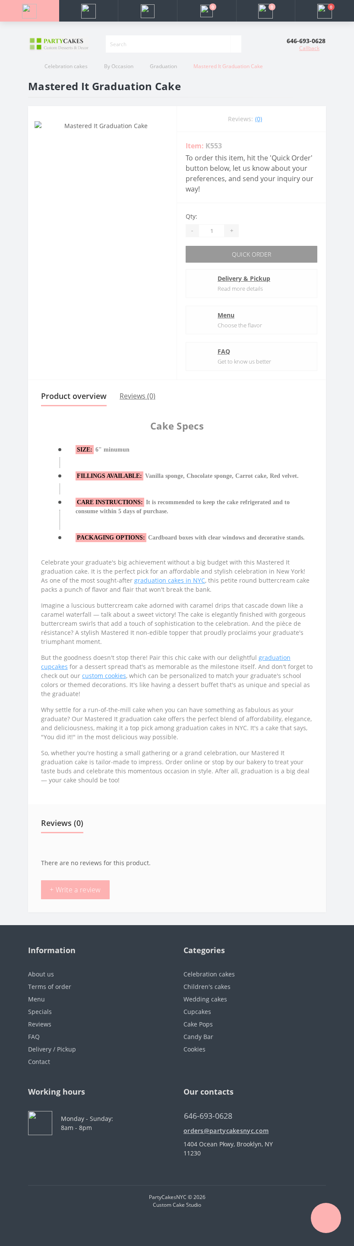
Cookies (194, 1049)
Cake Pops (198, 1024)
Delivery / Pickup (52, 1049)
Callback (309, 48)
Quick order (251, 254)
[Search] (235, 44)
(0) (258, 119)
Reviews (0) (137, 396)
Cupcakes (197, 1011)
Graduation (163, 66)
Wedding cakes (205, 999)
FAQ (224, 351)
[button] (147, 11)
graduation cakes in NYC (169, 580)
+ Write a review (75, 889)
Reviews (39, 1024)
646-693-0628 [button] (208, 1116)
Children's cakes (207, 986)
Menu (226, 315)
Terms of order (49, 986)
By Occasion (118, 66)
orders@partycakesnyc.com (226, 1131)
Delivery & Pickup (244, 278)
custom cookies (104, 676)
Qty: (191, 216)
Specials (40, 1011)
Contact (39, 1062)
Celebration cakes (66, 66)
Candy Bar (198, 1037)
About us (41, 974)
